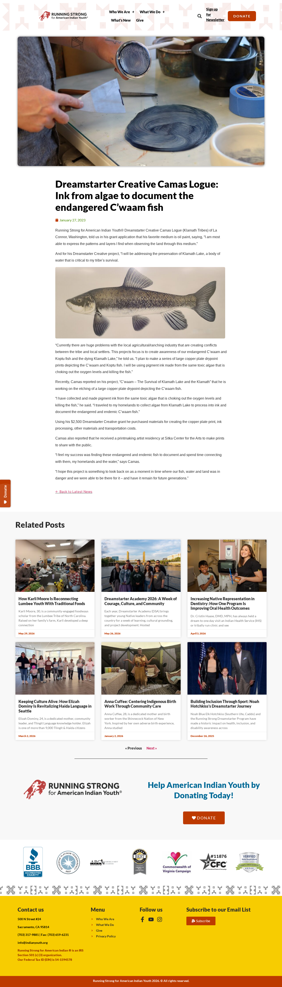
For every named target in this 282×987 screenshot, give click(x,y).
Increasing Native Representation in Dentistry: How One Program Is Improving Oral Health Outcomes (222, 603)
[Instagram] (159, 919)
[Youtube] (151, 919)
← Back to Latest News (73, 492)
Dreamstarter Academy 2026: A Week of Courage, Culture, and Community (140, 601)
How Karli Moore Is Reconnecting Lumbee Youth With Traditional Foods (52, 601)
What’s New (121, 20)
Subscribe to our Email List (218, 909)
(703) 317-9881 (28, 935)
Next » (152, 748)
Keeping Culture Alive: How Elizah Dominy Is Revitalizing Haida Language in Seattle (55, 706)
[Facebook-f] (142, 919)
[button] (199, 16)
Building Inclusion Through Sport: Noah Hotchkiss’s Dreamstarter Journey (225, 704)
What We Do (150, 12)
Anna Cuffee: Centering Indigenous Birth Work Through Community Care (140, 704)
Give (140, 20)
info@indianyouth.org (33, 942)
